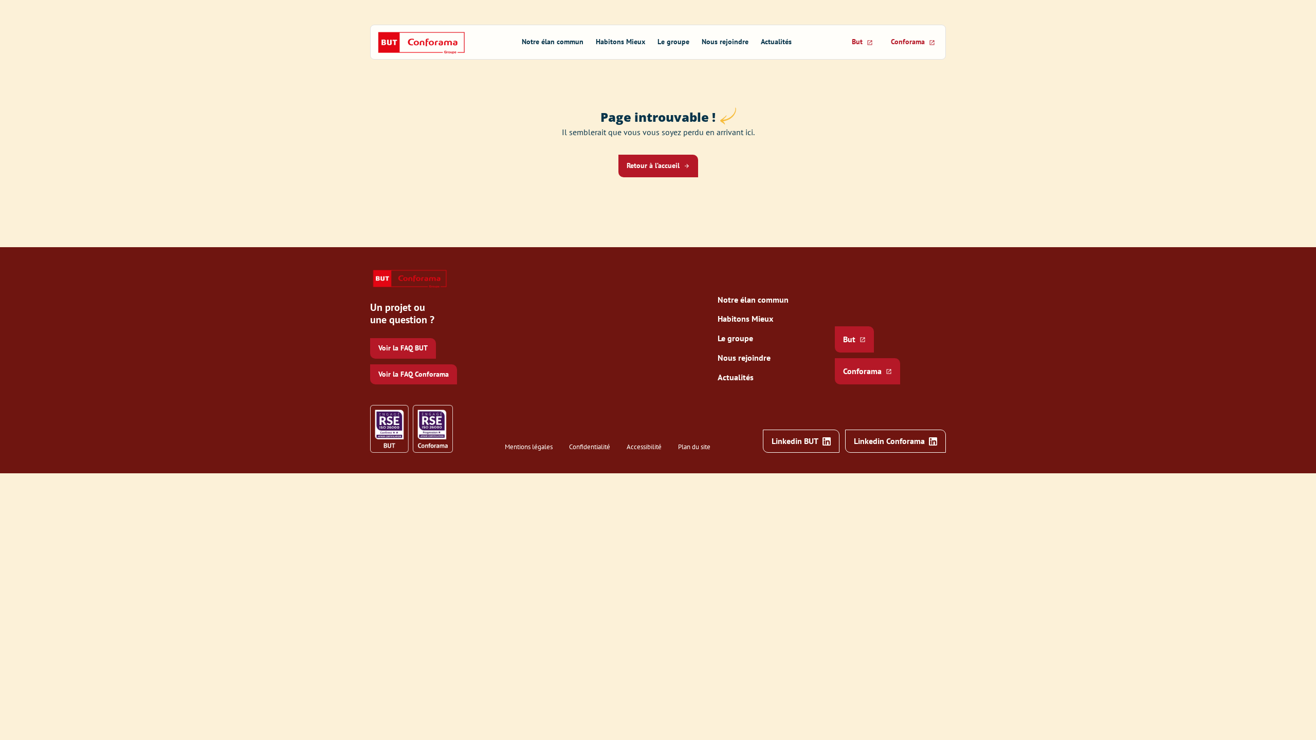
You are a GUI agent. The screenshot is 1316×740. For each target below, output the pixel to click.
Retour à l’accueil (653, 165)
